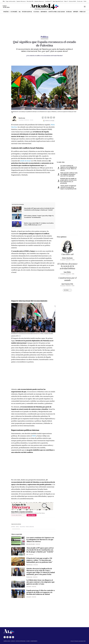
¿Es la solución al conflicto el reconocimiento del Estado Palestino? (44, 55)
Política (6, 12)
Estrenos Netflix (72, 1)
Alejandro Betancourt (39, 1)
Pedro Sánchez (30, 526)
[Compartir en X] (45, 117)
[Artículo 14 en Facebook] (10, 637)
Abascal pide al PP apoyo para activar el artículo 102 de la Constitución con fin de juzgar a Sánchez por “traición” (39, 209)
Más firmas (66, 290)
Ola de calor (80, 1)
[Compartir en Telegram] (53, 117)
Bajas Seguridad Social (58, 1)
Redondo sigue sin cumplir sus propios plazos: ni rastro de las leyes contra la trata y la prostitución (68, 181)
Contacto (13, 641)
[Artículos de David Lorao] (14, 119)
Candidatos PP (48, 1)
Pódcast (83, 12)
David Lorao (22, 118)
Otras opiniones (62, 237)
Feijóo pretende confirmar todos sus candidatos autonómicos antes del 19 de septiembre (69, 174)
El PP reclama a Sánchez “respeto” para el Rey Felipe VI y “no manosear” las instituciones (39, 216)
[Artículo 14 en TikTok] (13, 637)
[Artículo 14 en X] (5, 637)
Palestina (22, 526)
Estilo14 (69, 12)
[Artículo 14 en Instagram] (7, 637)
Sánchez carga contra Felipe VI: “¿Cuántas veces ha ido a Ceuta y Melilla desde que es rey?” (39, 224)
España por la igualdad (57, 12)
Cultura (36, 12)
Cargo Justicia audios (10, 1)
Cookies (28, 641)
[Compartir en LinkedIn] (48, 117)
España (13, 526)
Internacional (27, 12)
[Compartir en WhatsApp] (51, 117)
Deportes (44, 12)
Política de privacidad (21, 641)
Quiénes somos (7, 641)
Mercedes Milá (30, 1)
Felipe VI (66, 1)
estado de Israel (25, 161)
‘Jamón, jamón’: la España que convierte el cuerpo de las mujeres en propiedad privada (68, 187)
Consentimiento (33, 641)
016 (20, 12)
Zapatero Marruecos (21, 1)
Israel (17, 526)
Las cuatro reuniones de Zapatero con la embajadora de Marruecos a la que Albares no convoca (68, 168)
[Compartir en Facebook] (42, 117)
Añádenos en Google (49, 120)
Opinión (75, 12)
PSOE (34, 436)
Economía (14, 12)
